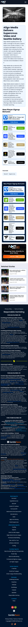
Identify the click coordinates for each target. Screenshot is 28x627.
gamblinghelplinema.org (15, 390)
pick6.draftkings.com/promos (13, 327)
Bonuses (14, 577)
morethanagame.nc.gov (19, 384)
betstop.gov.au (22, 426)
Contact (14, 599)
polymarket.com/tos (6, 354)
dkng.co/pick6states (6, 322)
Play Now (20, 228)
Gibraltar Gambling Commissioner (20, 469)
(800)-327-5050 (4, 379)
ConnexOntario (3, 438)
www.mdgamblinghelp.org (6, 384)
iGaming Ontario (4, 437)
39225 (16, 465)
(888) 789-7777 (13, 381)
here (23, 455)
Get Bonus (20, 208)
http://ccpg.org (20, 381)
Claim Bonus (14, 122)
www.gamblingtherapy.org (21, 430)
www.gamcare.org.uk (10, 423)
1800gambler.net (4, 385)
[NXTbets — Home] (3, 2)
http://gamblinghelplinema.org (15, 379)
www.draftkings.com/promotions (12, 342)
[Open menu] (25, 2)
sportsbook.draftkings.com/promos (14, 401)
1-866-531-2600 (18, 429)
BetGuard (8, 435)
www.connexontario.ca (22, 428)
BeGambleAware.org (20, 423)
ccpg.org (21, 320)
